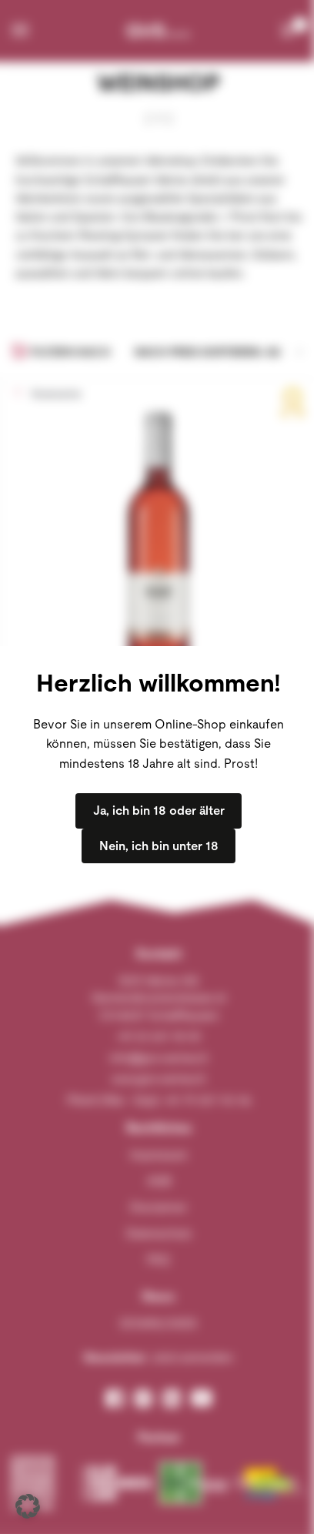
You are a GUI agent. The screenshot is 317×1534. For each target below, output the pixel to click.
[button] (27, 1506)
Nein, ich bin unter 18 (159, 846)
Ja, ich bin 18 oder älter (159, 810)
